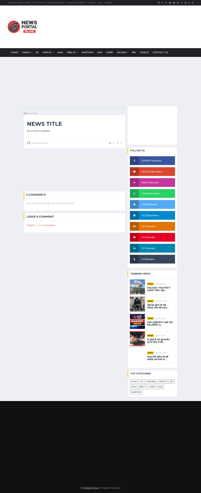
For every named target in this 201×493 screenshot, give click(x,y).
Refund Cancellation (56, 3)
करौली (152, 387)
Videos (144, 52)
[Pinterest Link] (185, 2)
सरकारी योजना (87, 52)
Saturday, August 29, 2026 (19, 3)
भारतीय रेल (47, 52)
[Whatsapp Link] (182, 2)
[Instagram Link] (166, 2)
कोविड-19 (71, 52)
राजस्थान (26, 52)
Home (14, 52)
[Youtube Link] (170, 2)
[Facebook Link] (162, 2)
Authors (92, 3)
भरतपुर (160, 387)
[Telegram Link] (174, 2)
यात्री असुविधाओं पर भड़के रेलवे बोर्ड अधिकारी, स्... (160, 323)
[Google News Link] (178, 2)
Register (108, 3)
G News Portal (90, 488)
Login (100, 3)
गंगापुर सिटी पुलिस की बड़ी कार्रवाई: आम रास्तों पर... (157, 358)
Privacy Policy (39, 3)
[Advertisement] (131, 27)
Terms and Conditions (76, 3)
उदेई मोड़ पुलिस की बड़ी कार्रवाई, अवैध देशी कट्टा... (158, 306)
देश (37, 52)
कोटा (171, 381)
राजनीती (109, 52)
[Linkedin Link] (192, 2)
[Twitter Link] (159, 2)
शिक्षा (134, 52)
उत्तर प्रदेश (121, 52)
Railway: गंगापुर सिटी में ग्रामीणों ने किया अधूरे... (158, 289)
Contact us (160, 52)
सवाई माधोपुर (151, 381)
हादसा (99, 52)
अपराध (60, 52)
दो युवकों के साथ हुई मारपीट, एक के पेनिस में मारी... (158, 340)
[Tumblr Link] (189, 2)
